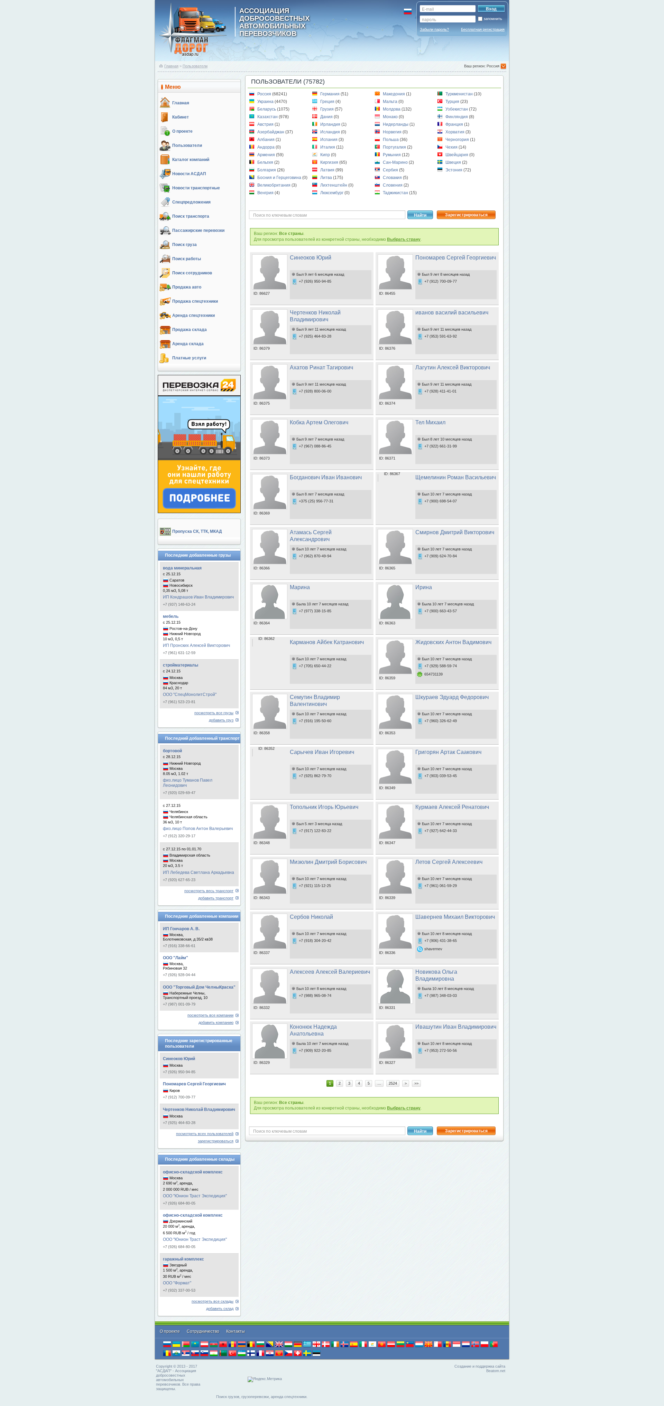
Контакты (235, 1331)
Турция (452, 101)
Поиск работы (186, 258)
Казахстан (268, 116)
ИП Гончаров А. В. (181, 928)
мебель (170, 616)
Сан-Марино (396, 162)
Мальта (390, 101)
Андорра (266, 147)
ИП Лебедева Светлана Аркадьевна (198, 872)
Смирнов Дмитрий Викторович (454, 532)
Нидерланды (396, 124)
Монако (391, 116)
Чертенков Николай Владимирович (199, 1109)
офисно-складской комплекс (193, 1172)
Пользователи (195, 66)
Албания (266, 139)
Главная (171, 66)
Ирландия (330, 124)
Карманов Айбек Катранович (327, 642)
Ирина (423, 587)
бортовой (172, 750)
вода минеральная (182, 568)
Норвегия (393, 132)
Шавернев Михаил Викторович (455, 917)
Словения (393, 185)
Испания (329, 139)
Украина (266, 101)
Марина (300, 587)
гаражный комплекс (183, 1259)
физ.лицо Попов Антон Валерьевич (198, 828)
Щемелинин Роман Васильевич (455, 477)
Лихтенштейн (334, 185)
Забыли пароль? (434, 29)
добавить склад (219, 1308)
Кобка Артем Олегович (319, 422)
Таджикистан (396, 192)
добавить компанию (216, 1022)
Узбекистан (457, 109)
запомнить (492, 19)
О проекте (182, 131)
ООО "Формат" (177, 1283)
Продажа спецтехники (195, 301)
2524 (393, 1083)
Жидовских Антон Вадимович (453, 642)
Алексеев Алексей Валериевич (330, 972)
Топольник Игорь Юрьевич (324, 807)
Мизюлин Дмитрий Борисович (328, 862)
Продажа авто (186, 287)
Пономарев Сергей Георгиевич (194, 1084)
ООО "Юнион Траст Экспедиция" (195, 1195)
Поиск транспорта (190, 216)
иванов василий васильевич (451, 312)
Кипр (325, 154)
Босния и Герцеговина (279, 177)
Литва (326, 177)
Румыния (392, 154)
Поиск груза (184, 244)
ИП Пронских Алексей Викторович (196, 645)
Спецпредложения (191, 202)
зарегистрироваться (215, 1141)
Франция (454, 124)
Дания (327, 116)
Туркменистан (459, 94)
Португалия (395, 147)
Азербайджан (271, 132)
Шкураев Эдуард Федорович (452, 697)
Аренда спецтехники (193, 315)
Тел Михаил (430, 422)
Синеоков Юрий (179, 1058)
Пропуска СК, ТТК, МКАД (197, 531)
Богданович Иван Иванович (326, 477)
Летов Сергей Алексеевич (448, 862)
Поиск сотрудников (192, 273)
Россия (264, 94)
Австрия (266, 124)
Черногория (457, 139)
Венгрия (266, 192)
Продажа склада (189, 329)
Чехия (452, 147)
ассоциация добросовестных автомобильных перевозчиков (274, 22)
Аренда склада (188, 343)
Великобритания (274, 185)
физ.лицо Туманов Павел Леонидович (187, 783)
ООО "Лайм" (175, 957)
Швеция (453, 162)
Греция (327, 101)
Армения (266, 154)
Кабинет (180, 117)
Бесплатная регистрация (483, 29)
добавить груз (221, 720)
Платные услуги (189, 358)
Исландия (330, 132)
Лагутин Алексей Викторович (452, 367)
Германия (330, 94)
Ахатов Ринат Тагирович (321, 367)
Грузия (327, 109)
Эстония (454, 170)
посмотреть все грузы (213, 713)
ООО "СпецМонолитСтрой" (189, 694)
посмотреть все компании (210, 1015)
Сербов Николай (311, 917)
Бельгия (265, 162)
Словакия (393, 177)
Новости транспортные (196, 188)
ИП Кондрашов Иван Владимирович (198, 597)
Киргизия (329, 162)
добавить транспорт (215, 898)
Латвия (327, 170)
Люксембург (332, 192)
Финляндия (457, 116)
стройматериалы (180, 665)
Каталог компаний (190, 159)
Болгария (267, 170)
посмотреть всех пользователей (204, 1134)
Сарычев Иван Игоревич (322, 752)
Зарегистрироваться (466, 215)
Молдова (392, 109)
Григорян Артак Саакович (448, 752)
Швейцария (457, 154)
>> (416, 1083)
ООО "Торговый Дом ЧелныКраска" (199, 987)
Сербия (391, 170)
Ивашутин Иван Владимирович (455, 1027)
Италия (328, 147)
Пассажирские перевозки (198, 230)
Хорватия (455, 132)
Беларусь (267, 109)
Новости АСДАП (189, 173)
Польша (391, 139)
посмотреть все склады (212, 1301)
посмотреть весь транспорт (208, 891)
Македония (394, 94)
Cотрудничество (203, 1331)
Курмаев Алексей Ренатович (452, 807)
